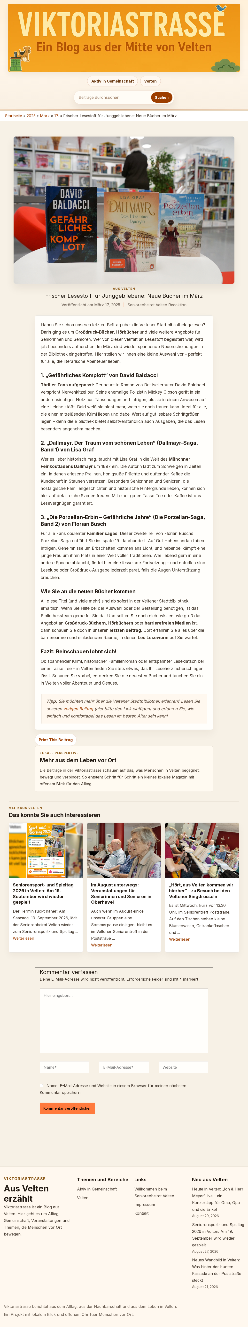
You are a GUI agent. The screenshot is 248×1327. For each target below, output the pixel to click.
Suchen (162, 97)
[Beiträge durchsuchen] (112, 97)
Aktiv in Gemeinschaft (112, 81)
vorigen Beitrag (78, 708)
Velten (150, 81)
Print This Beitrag (56, 739)
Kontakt (141, 1213)
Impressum (144, 1204)
